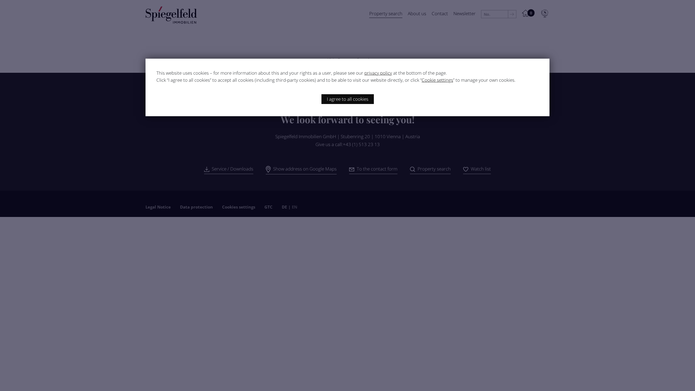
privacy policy (378, 73)
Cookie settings (437, 80)
